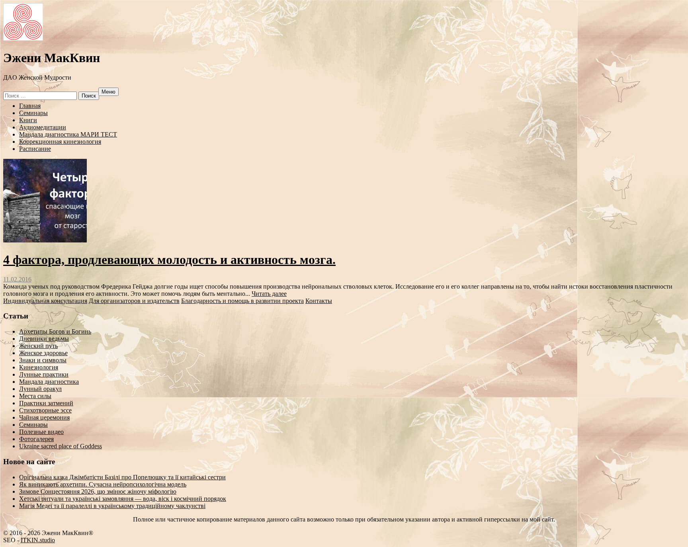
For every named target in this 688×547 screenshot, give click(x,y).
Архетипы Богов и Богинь (55, 331)
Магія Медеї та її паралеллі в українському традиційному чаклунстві (112, 505)
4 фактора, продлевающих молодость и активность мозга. (169, 259)
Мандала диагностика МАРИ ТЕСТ (68, 134)
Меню (108, 92)
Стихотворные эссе (45, 410)
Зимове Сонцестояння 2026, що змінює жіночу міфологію (97, 491)
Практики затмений (46, 403)
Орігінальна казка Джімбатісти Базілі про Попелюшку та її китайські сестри (122, 477)
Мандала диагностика (49, 381)
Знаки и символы (42, 360)
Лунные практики (43, 374)
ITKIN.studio (37, 540)
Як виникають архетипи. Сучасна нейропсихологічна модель (102, 484)
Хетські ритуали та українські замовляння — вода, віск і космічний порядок (122, 498)
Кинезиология (38, 367)
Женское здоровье (43, 353)
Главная (30, 105)
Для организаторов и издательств (134, 300)
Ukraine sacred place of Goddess (60, 446)
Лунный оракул (40, 388)
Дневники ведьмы (44, 338)
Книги (28, 120)
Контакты (318, 300)
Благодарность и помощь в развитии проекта (242, 300)
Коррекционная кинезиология (60, 141)
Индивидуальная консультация (45, 300)
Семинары (33, 112)
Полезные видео (41, 431)
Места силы (35, 396)
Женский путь (38, 345)
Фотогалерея (36, 439)
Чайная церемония (44, 417)
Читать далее (269, 293)
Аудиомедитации (42, 127)
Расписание (35, 148)
